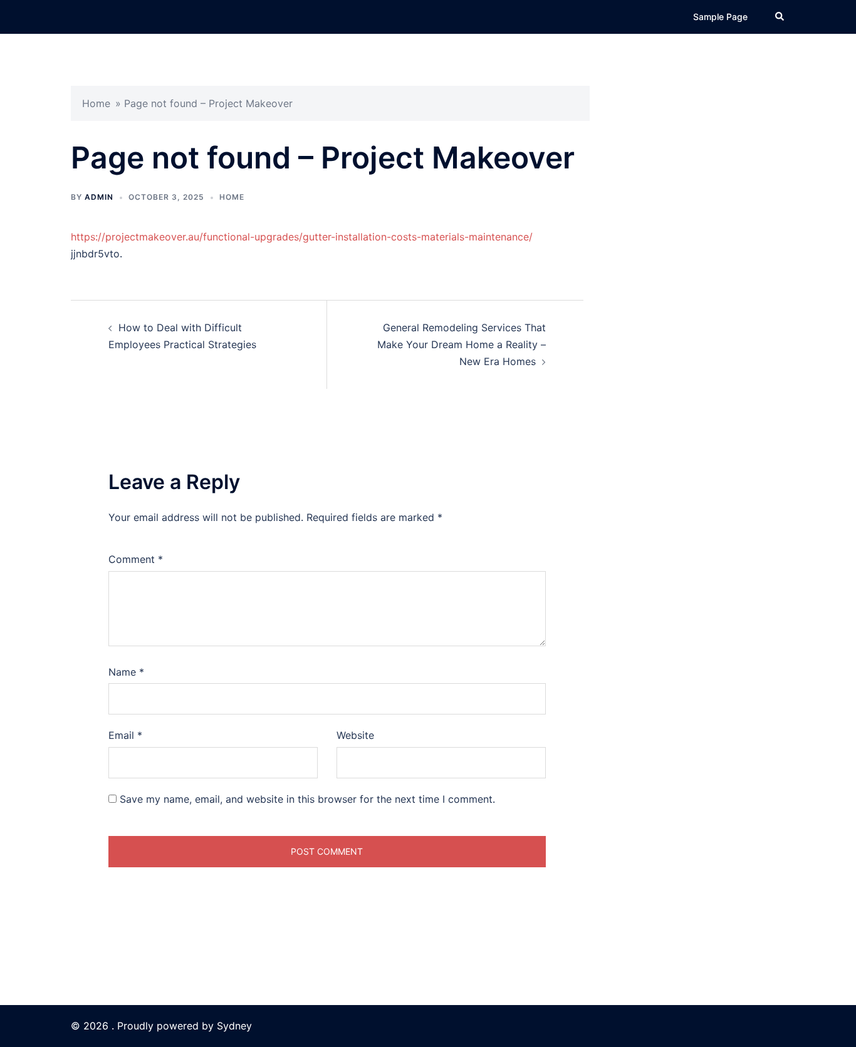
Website (355, 735)
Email (125, 735)
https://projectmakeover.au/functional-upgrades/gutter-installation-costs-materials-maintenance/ (302, 236)
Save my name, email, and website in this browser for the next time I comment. (307, 799)
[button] (780, 17)
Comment (135, 559)
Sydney (234, 1025)
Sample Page (720, 16)
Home (96, 103)
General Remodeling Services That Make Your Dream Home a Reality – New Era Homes (461, 344)
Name (126, 672)
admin (99, 197)
